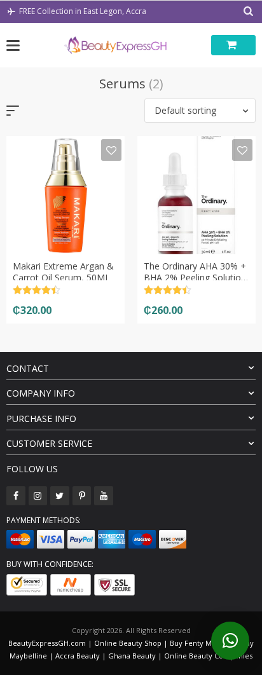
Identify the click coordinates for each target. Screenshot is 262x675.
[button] (200, 111)
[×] (230, 641)
